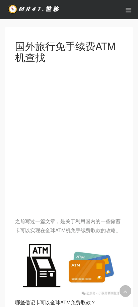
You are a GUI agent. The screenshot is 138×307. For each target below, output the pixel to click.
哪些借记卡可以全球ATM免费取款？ (55, 302)
